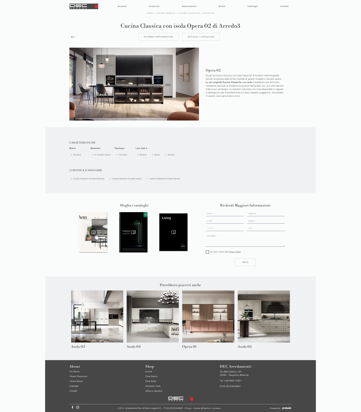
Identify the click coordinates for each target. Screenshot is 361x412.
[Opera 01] (88, 37)
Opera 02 (208, 13)
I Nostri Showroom (78, 376)
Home (150, 13)
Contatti (284, 6)
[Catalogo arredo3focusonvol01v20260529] (112, 232)
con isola (122, 155)
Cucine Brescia (165, 13)
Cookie (196, 408)
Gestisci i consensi (212, 408)
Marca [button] (72, 148)
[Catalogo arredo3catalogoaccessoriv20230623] (192, 232)
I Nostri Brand (76, 381)
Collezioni (154, 6)
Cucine (148, 371)
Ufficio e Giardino (153, 391)
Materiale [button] (95, 148)
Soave (157, 155)
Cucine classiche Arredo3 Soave (127, 179)
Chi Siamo (74, 371)
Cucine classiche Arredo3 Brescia (88, 179)
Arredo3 (77, 155)
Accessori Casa (153, 386)
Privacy (188, 408)
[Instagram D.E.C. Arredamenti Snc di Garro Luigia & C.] (77, 407)
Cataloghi (252, 6)
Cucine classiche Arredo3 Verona (165, 179)
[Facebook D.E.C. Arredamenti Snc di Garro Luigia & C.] (72, 407)
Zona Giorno (151, 376)
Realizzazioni (189, 6)
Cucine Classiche (189, 13)
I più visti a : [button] (142, 148)
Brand (222, 6)
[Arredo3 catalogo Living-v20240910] (152, 232)
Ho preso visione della (225, 252)
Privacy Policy (235, 252)
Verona (171, 155)
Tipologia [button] (119, 148)
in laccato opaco (102, 155)
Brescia (143, 155)
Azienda (122, 6)
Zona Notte (150, 381)
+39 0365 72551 (233, 380)
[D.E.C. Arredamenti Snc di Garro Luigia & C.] (83, 6)
